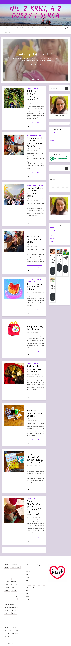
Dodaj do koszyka (53, 271)
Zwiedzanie (15, 633)
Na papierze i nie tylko (34, 135)
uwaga (13, 624)
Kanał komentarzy (54, 186)
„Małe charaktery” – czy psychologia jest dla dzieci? (35, 458)
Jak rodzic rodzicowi (34, 28)
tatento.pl (52, 132)
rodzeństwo (8, 619)
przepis (14, 613)
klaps (13, 587)
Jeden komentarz (34, 246)
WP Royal (14, 643)
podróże (7, 610)
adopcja (7, 564)
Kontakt (28, 568)
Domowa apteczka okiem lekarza (35, 413)
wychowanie (8, 630)
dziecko (7, 575)
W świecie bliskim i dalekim (35, 185)
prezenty (14, 610)
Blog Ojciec (53, 135)
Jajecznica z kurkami (11, 581)
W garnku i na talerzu (34, 324)
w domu (14, 627)
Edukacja (14, 575)
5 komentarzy (39, 334)
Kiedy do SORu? (31, 407)
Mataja (51, 146)
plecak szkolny (9, 604)
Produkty (28, 584)
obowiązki (14, 598)
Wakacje (7, 627)
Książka (7, 590)
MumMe (52, 137)
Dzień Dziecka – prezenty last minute (35, 286)
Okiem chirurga (8, 32)
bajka (6, 567)
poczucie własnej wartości (12, 607)
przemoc (7, 613)
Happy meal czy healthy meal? (35, 328)
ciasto (7, 570)
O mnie (7, 28)
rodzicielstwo (9, 621)
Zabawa (16, 630)
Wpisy (27, 596)
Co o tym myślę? (32, 232)
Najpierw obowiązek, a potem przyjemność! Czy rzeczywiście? (34, 508)
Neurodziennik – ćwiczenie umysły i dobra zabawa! (34, 141)
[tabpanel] (35, 60)
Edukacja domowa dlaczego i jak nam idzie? (34, 95)
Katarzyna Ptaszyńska (32, 102)
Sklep (19, 32)
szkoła (7, 624)
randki (7, 616)
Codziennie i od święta (50, 28)
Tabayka (52, 140)
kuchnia (14, 590)
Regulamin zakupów (31, 587)
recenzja (13, 616)
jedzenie (7, 587)
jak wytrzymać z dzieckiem (12, 584)
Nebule (52, 143)
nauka (6, 598)
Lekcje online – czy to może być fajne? (35, 239)
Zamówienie (29, 599)
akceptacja (15, 564)
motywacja (14, 596)
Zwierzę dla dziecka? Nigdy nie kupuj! (35, 369)
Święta (7, 636)
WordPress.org (54, 189)
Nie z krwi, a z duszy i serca (35, 12)
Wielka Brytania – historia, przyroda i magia (35, 191)
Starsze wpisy (9, 550)
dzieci (15, 573)
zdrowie (7, 633)
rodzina (18, 621)
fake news (8, 578)
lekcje (6, 593)
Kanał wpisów (53, 182)
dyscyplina (8, 573)
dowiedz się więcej (35, 64)
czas (12, 570)
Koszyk (28, 571)
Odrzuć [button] (41, 2)
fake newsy (16, 578)
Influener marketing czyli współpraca (35, 565)
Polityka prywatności (31, 580)
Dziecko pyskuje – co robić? (35, 54)
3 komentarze (39, 376)
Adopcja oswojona (19, 28)
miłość (7, 596)
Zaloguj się (52, 179)
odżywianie (8, 601)
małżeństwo (14, 593)
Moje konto (28, 574)
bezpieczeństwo (15, 567)
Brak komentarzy (34, 103)
